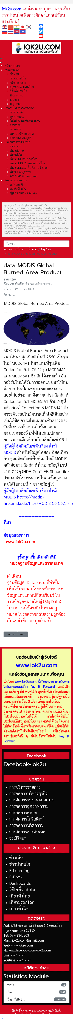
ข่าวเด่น (16, 857)
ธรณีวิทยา (17, 838)
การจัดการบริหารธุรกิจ (28, 793)
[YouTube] (55, 36)
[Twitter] (55, 31)
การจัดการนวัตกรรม (26, 825)
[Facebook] (55, 26)
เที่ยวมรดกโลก (21, 902)
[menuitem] (12, 65)
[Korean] (29, 26)
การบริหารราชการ (25, 787)
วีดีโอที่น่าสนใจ (22, 889)
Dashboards (20, 883)
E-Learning (19, 870)
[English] (5, 26)
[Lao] (23, 31)
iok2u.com (18, 955)
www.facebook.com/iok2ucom (30, 950)
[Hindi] (17, 26)
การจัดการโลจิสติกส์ (26, 819)
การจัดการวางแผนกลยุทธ (31, 799)
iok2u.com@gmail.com (28, 940)
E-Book (16, 876)
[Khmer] (17, 31)
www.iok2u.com (25, 681)
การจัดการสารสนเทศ (27, 831)
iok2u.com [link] (11, 8)
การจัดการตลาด (23, 812)
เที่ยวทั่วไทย (19, 896)
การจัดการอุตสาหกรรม (29, 806)
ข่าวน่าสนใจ (19, 864)
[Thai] (11, 31)
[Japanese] (23, 26)
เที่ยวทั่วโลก (19, 908)
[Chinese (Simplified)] (11, 26)
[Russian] (5, 31)
